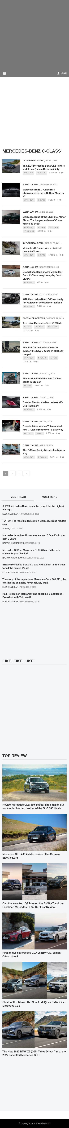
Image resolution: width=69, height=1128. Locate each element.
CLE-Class (28, 173)
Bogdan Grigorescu (34, 318)
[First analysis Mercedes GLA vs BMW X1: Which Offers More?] (34, 930)
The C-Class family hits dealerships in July (44, 452)
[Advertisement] (34, 34)
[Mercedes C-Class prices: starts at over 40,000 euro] (11, 248)
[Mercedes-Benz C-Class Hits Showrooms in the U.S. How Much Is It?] (11, 190)
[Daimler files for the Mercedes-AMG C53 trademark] (11, 402)
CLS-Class (53, 227)
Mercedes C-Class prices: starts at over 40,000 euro (42, 250)
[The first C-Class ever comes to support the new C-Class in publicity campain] (11, 347)
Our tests (39, 327)
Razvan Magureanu (33, 161)
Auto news (28, 200)
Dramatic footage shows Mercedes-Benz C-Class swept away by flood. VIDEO (42, 275)
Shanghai (29, 231)
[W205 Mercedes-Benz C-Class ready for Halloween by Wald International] (11, 298)
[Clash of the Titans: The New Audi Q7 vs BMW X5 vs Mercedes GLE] (34, 980)
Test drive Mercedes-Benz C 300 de (42, 323)
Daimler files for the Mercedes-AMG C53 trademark (43, 404)
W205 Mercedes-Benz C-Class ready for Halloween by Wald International (43, 301)
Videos (54, 358)
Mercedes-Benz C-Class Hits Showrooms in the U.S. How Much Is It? (43, 193)
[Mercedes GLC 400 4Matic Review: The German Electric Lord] (34, 832)
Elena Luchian (31, 185)
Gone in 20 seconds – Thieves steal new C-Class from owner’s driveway (43, 428)
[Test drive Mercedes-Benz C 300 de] (11, 322)
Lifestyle (28, 433)
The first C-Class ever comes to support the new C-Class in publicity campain (43, 351)
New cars (41, 173)
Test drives (52, 327)
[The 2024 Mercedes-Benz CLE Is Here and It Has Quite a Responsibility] (11, 166)
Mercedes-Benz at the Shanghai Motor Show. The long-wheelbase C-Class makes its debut (44, 220)
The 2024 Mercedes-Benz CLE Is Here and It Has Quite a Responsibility (44, 167)
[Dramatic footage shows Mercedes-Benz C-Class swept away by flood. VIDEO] (11, 271)
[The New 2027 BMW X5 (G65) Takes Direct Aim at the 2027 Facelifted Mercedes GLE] (34, 1029)
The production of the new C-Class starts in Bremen (42, 380)
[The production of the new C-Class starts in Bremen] (11, 378)
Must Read (49, 497)
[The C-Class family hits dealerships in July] (11, 449)
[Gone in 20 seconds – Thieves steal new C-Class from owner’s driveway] (11, 425)
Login (64, 73)
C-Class (41, 200)
